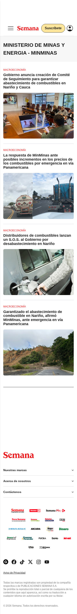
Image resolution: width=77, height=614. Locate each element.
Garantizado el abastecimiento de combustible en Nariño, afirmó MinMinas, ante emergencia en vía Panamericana (33, 318)
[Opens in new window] (13, 562)
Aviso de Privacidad (18, 572)
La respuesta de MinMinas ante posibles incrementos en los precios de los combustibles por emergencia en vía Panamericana (38, 161)
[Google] (5, 562)
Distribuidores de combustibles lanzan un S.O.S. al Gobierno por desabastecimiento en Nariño (37, 239)
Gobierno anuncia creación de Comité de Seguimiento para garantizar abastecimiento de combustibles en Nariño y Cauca (36, 81)
